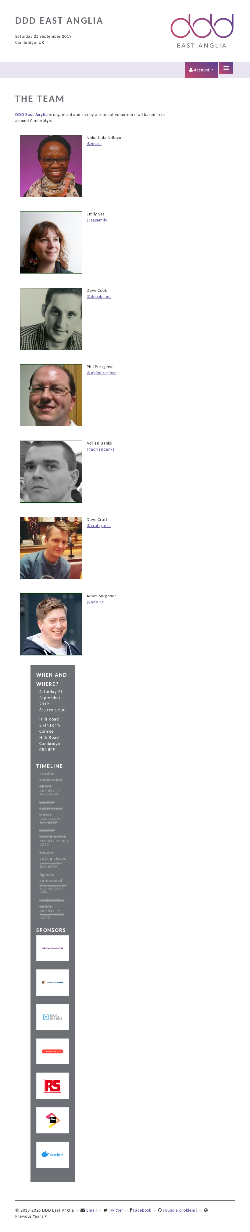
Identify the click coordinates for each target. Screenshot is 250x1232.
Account (202, 70)
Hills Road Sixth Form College (49, 725)
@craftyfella (99, 526)
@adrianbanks (100, 449)
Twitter (116, 1210)
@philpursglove (102, 373)
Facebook (142, 1210)
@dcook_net (99, 297)
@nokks (94, 144)
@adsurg (95, 602)
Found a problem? (180, 1210)
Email (91, 1210)
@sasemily (97, 220)
